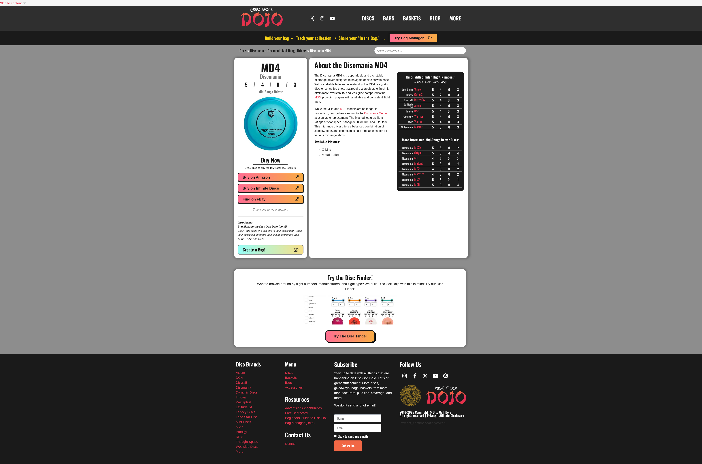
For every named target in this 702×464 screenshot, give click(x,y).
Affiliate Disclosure (451, 415)
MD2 (343, 108)
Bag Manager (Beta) (300, 423)
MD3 (317, 97)
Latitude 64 (244, 407)
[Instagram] (322, 18)
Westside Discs (247, 446)
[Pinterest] (446, 376)
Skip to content (11, 3)
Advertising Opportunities (303, 408)
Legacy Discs (245, 412)
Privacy (432, 415)
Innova (241, 397)
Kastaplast (243, 402)
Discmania (257, 50)
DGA (239, 377)
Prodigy (241, 432)
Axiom (240, 373)
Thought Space (247, 442)
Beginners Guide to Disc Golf (306, 418)
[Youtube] (332, 18)
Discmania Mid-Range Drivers (286, 50)
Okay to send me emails (352, 436)
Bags (388, 18)
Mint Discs (244, 422)
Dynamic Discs (247, 392)
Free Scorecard (296, 413)
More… (241, 451)
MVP (239, 427)
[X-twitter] (425, 376)
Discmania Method (376, 113)
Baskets (412, 18)
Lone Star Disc (246, 417)
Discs (368, 18)
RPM (239, 437)
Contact (290, 444)
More (455, 18)
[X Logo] (312, 18)
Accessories (294, 387)
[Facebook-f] (415, 376)
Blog (435, 18)
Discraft (241, 382)
